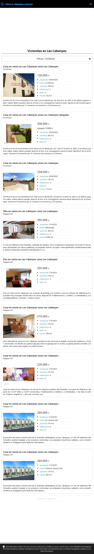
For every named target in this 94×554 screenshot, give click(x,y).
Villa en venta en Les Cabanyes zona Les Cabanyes (30, 211)
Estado (42, 83)
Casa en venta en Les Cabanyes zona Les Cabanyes (30, 66)
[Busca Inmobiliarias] (2, 5)
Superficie (43, 86)
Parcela (42, 96)
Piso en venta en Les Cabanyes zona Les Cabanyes (30, 259)
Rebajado (41, 128)
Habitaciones (44, 89)
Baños (42, 92)
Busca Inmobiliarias (19, 4)
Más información (47, 551)
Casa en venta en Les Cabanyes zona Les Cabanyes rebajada (36, 114)
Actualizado (44, 80)
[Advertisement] (47, 28)
